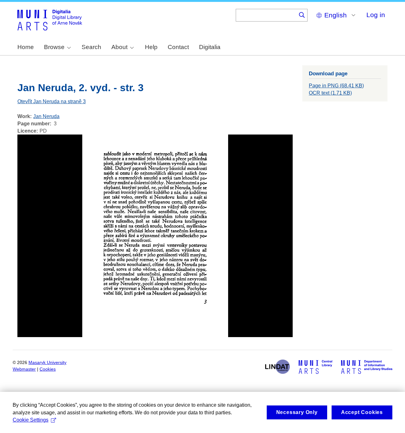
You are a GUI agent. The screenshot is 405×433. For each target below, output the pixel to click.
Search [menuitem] (91, 47)
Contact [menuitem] (178, 47)
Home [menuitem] (25, 47)
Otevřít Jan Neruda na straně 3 (51, 101)
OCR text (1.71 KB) (330, 93)
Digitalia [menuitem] (210, 47)
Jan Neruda (46, 116)
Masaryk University (47, 362)
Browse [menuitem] (54, 47)
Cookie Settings (30, 420)
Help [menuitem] (151, 47)
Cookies (48, 369)
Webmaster (24, 369)
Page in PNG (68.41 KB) (336, 85)
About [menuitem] (119, 47)
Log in (375, 14)
